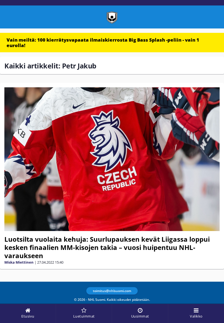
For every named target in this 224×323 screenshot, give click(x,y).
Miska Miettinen (19, 262)
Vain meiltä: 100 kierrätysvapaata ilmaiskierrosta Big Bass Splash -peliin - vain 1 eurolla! (103, 42)
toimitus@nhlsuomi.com (112, 291)
